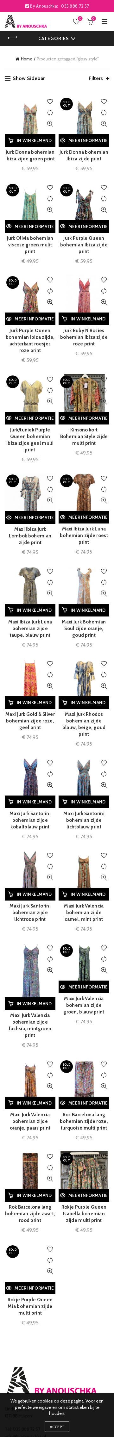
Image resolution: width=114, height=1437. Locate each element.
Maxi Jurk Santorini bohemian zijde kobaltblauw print (30, 820)
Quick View (49, 123)
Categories (53, 38)
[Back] (13, 38)
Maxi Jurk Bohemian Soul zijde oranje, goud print (84, 628)
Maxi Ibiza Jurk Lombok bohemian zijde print (30, 535)
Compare (49, 112)
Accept (57, 1426)
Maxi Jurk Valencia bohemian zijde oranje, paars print (30, 1121)
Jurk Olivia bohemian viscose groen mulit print (30, 244)
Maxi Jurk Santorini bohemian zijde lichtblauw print (83, 820)
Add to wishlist (49, 101)
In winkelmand (34, 140)
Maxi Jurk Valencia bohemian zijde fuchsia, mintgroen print (30, 1025)
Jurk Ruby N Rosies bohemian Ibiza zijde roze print (84, 337)
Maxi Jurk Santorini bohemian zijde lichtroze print (30, 912)
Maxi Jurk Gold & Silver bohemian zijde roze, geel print (30, 720)
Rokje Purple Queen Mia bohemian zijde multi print (30, 1306)
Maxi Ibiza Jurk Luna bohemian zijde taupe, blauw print (30, 628)
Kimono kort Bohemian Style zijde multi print (84, 436)
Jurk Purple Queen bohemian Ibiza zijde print (84, 244)
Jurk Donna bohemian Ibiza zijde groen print (30, 155)
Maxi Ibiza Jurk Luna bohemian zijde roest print (84, 535)
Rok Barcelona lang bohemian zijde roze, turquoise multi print (84, 1121)
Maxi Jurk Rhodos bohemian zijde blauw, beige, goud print (83, 724)
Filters (96, 78)
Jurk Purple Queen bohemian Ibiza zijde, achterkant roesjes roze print (30, 340)
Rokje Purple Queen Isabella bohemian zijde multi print (83, 1213)
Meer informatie (88, 140)
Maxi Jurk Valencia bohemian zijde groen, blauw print (83, 1005)
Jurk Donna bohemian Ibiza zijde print (84, 155)
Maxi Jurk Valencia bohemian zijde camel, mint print (84, 912)
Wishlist (80, 19)
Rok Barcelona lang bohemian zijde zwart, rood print (30, 1213)
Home (26, 58)
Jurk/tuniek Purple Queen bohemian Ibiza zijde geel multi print (30, 440)
